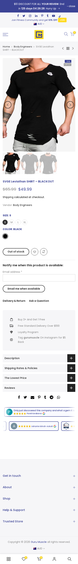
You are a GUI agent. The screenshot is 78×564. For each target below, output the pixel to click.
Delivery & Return (14, 301)
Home (6, 46)
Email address (12, 272)
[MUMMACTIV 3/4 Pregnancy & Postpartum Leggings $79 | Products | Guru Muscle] (8, 559)
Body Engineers (23, 46)
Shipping (8, 197)
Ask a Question (39, 301)
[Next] (70, 104)
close (72, 6)
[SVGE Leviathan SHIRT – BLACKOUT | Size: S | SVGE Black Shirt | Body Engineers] (39, 6)
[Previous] (7, 104)
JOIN (62, 20)
